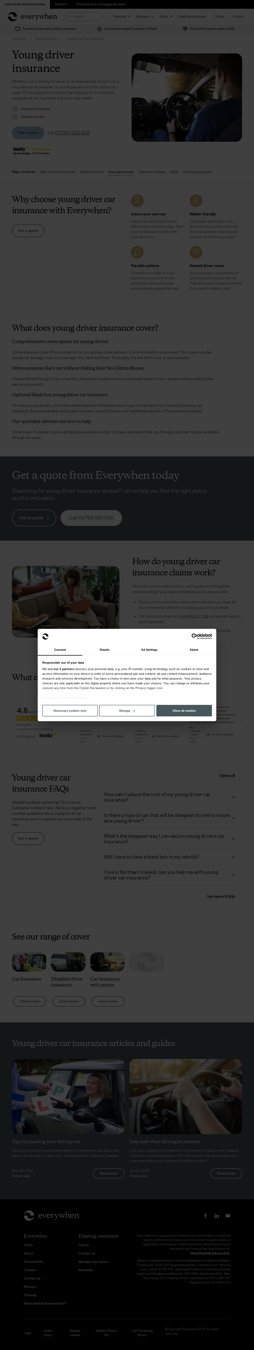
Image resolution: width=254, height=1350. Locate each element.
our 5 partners (64, 668)
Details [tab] (105, 649)
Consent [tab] (60, 649)
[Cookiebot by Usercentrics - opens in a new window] (194, 636)
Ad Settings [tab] (149, 649)
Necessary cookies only (70, 710)
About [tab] (194, 649)
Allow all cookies (184, 710)
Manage (124, 710)
